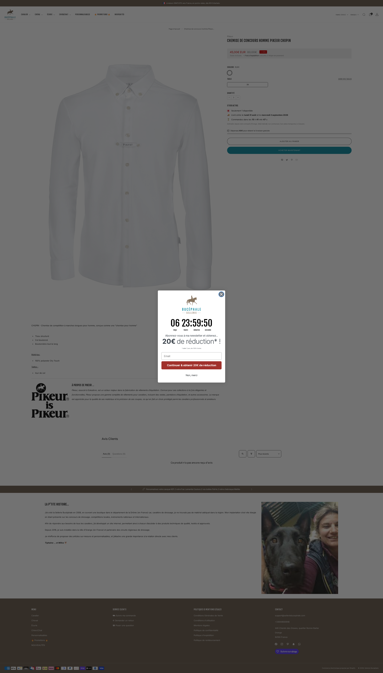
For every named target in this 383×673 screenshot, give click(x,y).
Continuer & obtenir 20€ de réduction (191, 365)
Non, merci (191, 375)
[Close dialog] (221, 294)
